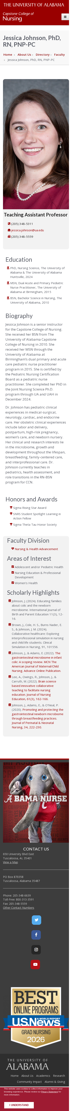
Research (59, 1076)
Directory (43, 54)
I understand (19, 1105)
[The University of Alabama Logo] (35, 4)
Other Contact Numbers (18, 908)
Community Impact (29, 1082)
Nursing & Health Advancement (36, 549)
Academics (43, 1076)
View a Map (10, 862)
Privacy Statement (49, 1092)
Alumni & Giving (55, 1082)
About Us (24, 54)
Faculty (59, 54)
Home (7, 54)
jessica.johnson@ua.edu (27, 230)
